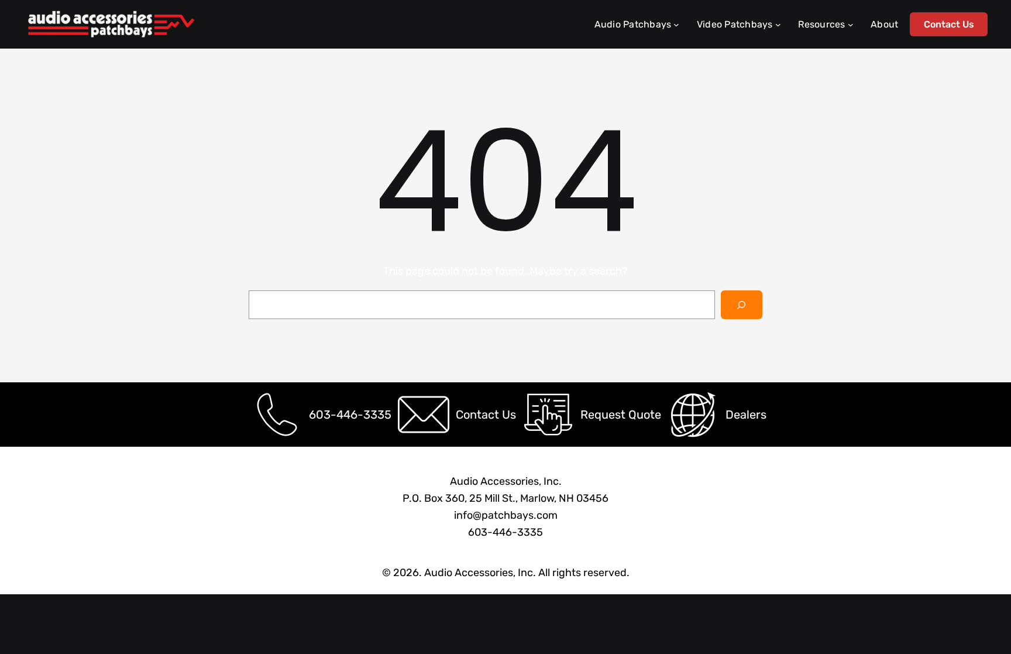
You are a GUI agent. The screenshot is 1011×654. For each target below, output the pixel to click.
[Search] (741, 304)
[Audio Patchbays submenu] (676, 25)
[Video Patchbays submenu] (778, 25)
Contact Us (949, 24)
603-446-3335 (350, 415)
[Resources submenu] (851, 25)
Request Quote (620, 415)
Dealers (745, 415)
